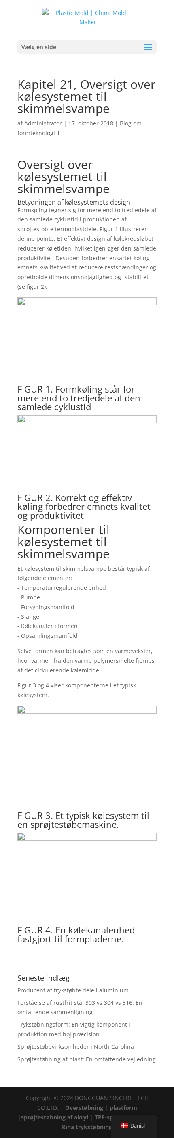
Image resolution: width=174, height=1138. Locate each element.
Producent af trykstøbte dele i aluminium (73, 990)
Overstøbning (84, 1107)
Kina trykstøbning (87, 1127)
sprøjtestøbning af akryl (54, 1117)
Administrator (43, 123)
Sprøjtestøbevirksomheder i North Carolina (75, 1046)
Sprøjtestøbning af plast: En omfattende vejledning (86, 1059)
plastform (123, 1107)
